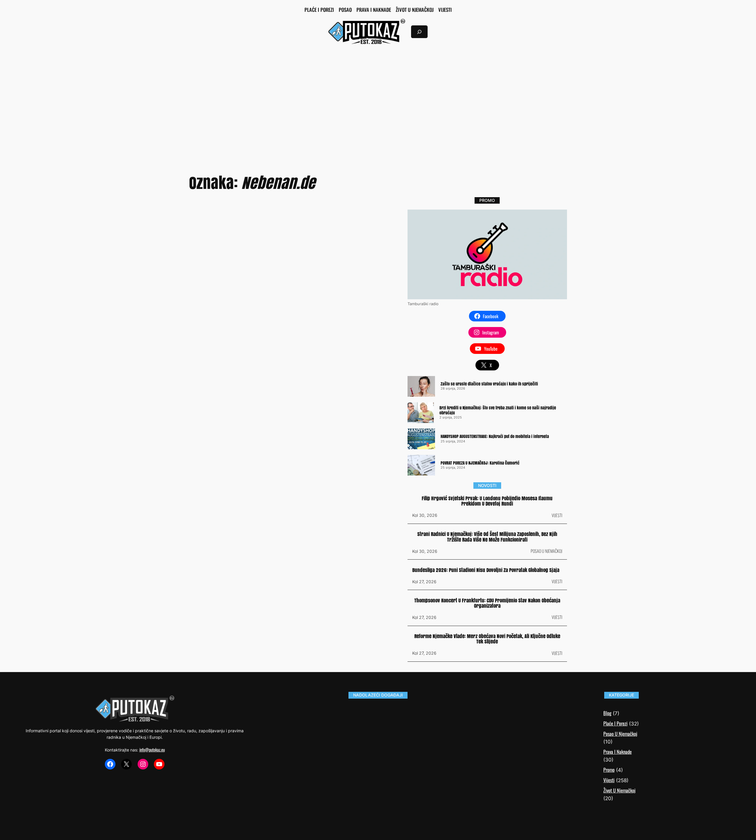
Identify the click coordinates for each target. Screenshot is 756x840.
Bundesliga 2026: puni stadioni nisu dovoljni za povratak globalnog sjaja (485, 570)
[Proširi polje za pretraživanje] (419, 31)
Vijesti (557, 515)
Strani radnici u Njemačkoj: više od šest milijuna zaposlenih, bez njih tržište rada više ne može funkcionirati (487, 537)
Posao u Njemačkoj (546, 551)
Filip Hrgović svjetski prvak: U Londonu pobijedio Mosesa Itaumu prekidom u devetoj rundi (487, 501)
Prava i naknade (617, 751)
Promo (609, 769)
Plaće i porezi (615, 723)
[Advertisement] (378, 97)
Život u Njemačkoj (619, 790)
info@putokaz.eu (152, 749)
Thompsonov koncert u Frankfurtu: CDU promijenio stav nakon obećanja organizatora (487, 603)
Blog (607, 713)
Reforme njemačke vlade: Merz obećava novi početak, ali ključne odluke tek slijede (487, 639)
